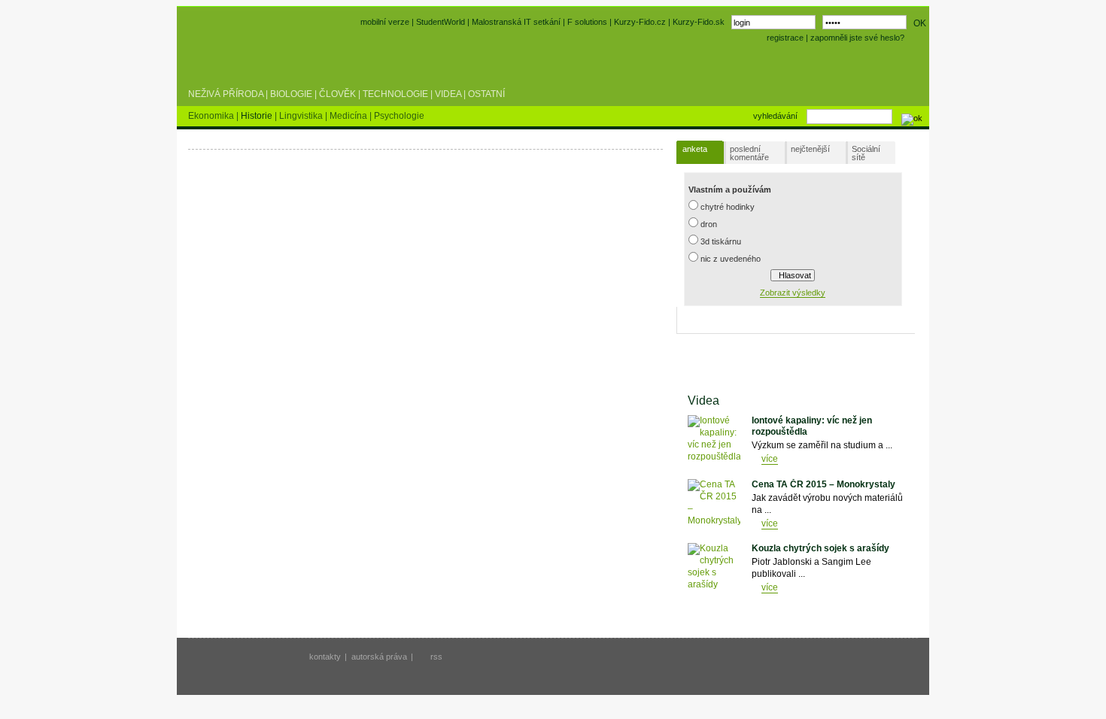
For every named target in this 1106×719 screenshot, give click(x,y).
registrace (785, 37)
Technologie (395, 94)
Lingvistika (302, 116)
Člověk (337, 94)
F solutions (587, 21)
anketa (694, 148)
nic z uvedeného (730, 258)
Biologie (291, 94)
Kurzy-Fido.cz (641, 21)
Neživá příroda (225, 94)
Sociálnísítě (866, 153)
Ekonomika (212, 116)
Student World (228, 58)
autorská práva (379, 656)
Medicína (349, 116)
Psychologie (399, 116)
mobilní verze (384, 21)
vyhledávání (775, 115)
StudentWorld (440, 21)
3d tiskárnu (720, 241)
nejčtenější (810, 148)
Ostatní (486, 94)
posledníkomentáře (749, 153)
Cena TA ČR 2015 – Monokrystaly (823, 484)
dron (708, 224)
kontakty (325, 656)
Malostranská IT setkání (516, 21)
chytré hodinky (727, 206)
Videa (448, 94)
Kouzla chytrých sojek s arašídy (820, 548)
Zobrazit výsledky (792, 292)
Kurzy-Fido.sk (699, 21)
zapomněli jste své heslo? (857, 37)
